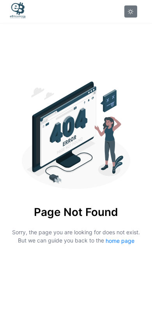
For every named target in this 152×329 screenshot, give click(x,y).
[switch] (130, 11)
